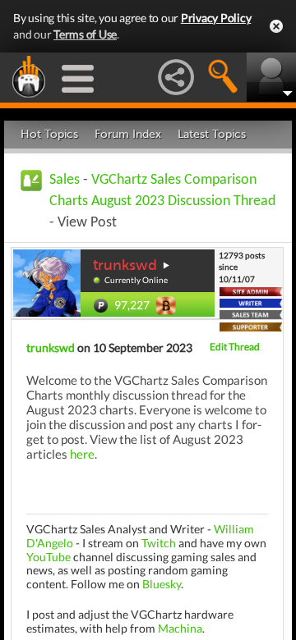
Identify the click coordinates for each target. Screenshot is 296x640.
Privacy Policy (216, 18)
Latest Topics (212, 134)
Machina (180, 628)
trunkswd (125, 265)
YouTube (48, 557)
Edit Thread (235, 347)
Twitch (158, 543)
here (82, 453)
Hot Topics (49, 134)
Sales (64, 180)
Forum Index (128, 134)
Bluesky (161, 584)
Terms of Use (85, 34)
